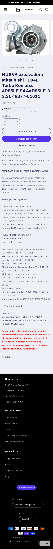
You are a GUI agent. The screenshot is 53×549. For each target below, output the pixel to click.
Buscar (8, 465)
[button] (5, 9)
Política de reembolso (23, 541)
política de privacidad (15, 442)
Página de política (13, 471)
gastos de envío (10, 112)
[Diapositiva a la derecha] (32, 60)
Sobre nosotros (12, 424)
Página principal (12, 459)
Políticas (9, 430)
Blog (7, 477)
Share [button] (7, 357)
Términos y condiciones (16, 436)
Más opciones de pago (26, 145)
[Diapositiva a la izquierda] (21, 60)
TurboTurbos (23, 538)
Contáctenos (11, 418)
